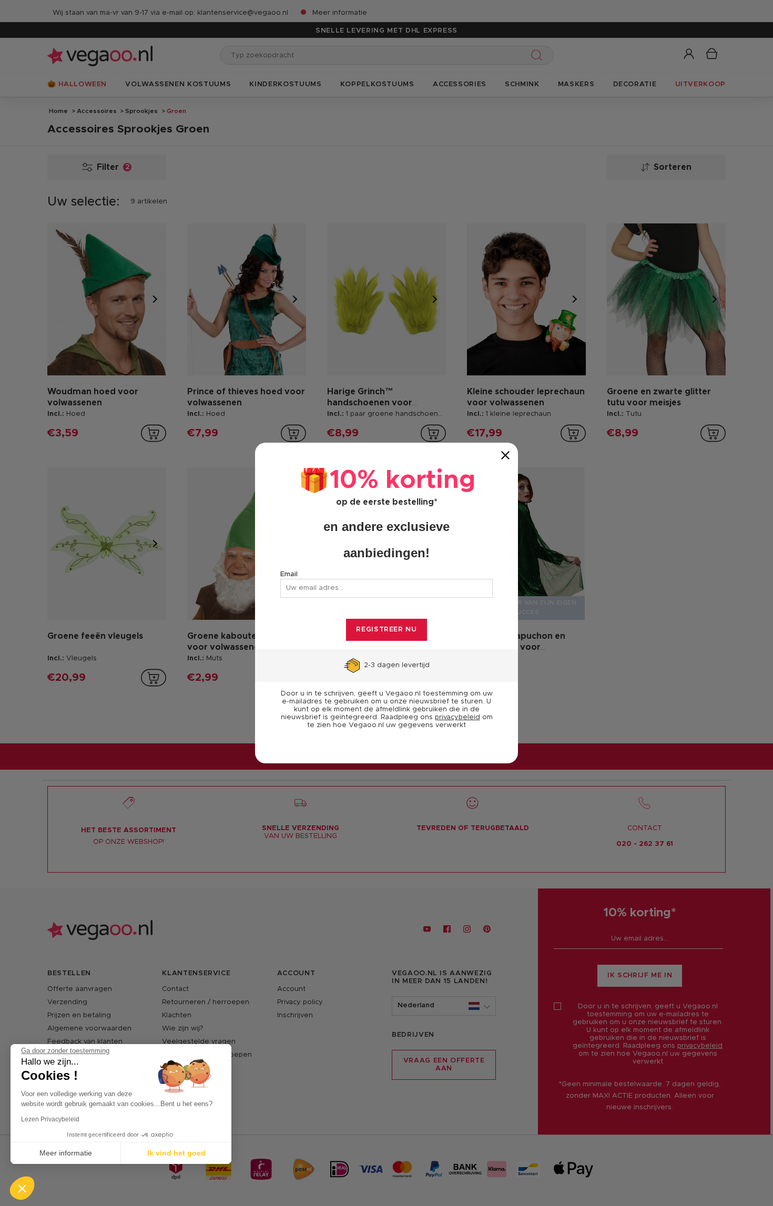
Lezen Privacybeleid (50, 1119)
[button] (22, 1188)
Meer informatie (65, 1153)
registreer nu (386, 629)
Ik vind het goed (176, 1153)
